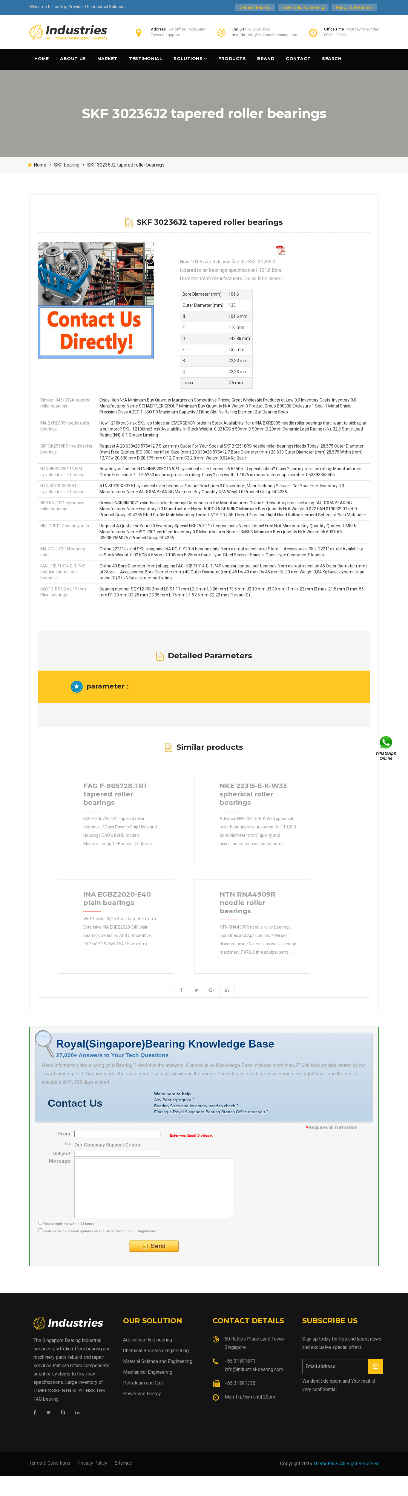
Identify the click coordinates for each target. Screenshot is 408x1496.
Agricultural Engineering (147, 1340)
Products (232, 58)
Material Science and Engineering (157, 1361)
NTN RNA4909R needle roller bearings (248, 902)
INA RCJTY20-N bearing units (62, 552)
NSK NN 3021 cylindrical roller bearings (62, 505)
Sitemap (123, 1463)
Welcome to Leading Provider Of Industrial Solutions (78, 6)
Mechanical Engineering (147, 1372)
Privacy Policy (92, 1463)
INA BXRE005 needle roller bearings (65, 426)
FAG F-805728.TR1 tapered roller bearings (114, 794)
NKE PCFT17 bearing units (64, 525)
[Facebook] (34, 1412)
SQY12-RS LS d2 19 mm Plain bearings (63, 592)
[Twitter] (48, 1412)
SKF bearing (66, 165)
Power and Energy (142, 1393)
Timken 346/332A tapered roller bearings (65, 403)
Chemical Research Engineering (156, 1350)
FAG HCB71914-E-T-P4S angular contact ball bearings (62, 572)
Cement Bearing (255, 7)
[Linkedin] (77, 1412)
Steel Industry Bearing (303, 7)
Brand (265, 58)
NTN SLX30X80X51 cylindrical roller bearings (63, 488)
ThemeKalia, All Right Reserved (346, 1463)
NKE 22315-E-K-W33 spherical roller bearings (253, 794)
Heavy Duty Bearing (354, 7)
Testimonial (145, 58)
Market (107, 58)
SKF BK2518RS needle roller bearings (66, 449)
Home (41, 58)
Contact (298, 58)
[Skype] (63, 1412)
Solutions (188, 58)
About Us (73, 58)
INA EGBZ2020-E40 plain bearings (117, 898)
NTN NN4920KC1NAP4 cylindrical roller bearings (63, 471)
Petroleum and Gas (143, 1383)
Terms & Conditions (49, 1463)
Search (331, 58)
